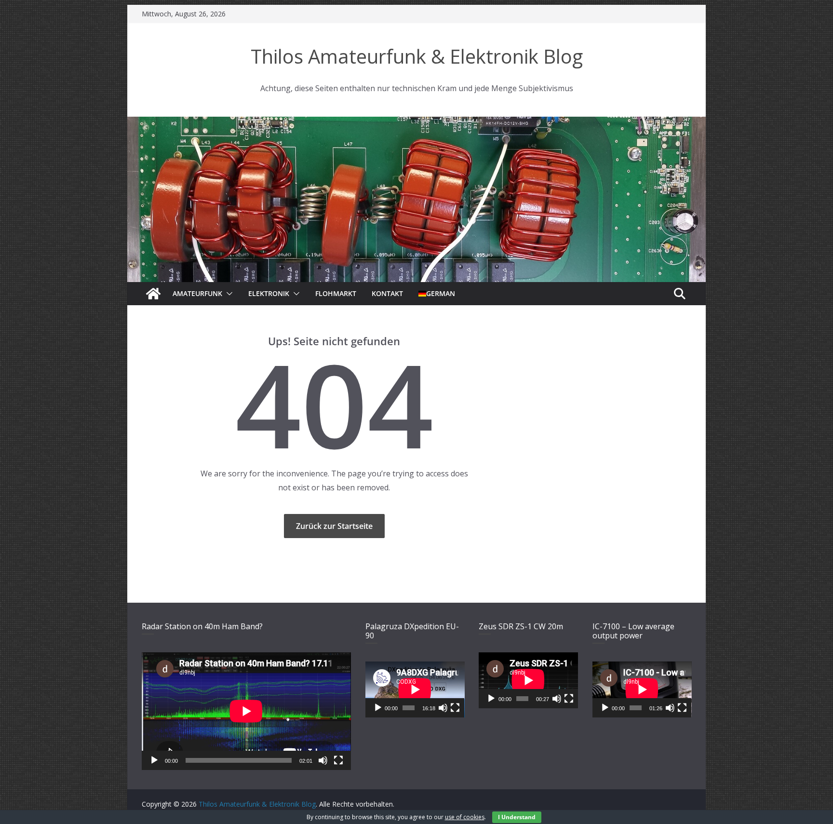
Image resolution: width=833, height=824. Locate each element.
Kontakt (387, 293)
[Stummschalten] (323, 760)
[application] (246, 711)
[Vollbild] (338, 760)
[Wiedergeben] (154, 760)
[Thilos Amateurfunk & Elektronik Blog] (416, 122)
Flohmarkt (335, 293)
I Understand (517, 817)
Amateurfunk (197, 293)
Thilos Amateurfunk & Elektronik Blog (417, 56)
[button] (227, 293)
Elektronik (268, 293)
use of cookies (464, 817)
